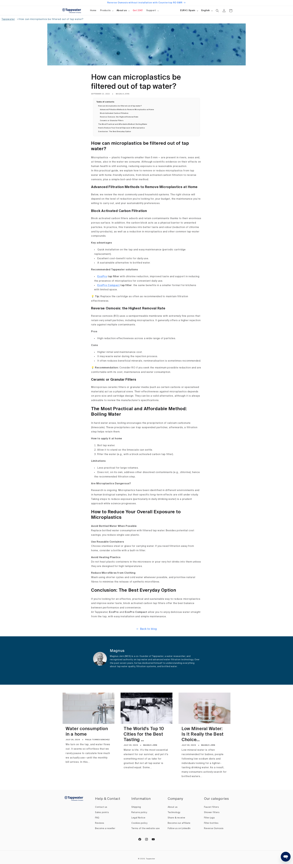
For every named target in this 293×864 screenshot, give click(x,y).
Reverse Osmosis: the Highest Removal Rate (119, 117)
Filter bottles (211, 823)
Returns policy (139, 812)
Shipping (136, 807)
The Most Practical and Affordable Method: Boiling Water (122, 124)
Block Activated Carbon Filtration (114, 113)
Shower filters (211, 812)
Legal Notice (138, 818)
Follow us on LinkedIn (179, 828)
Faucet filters (211, 807)
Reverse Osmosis (214, 828)
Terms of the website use (145, 828)
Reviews (99, 823)
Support (151, 10)
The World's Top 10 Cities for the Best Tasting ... (144, 734)
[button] (106, 10)
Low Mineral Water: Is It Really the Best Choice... (203, 734)
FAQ (97, 818)
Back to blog (148, 629)
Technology (174, 812)
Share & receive (176, 818)
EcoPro (102, 276)
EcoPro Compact (108, 285)
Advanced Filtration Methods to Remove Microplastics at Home (127, 109)
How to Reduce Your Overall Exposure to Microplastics (121, 128)
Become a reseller (105, 828)
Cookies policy (139, 823)
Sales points (102, 812)
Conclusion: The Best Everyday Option (114, 131)
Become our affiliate (179, 823)
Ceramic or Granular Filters (111, 120)
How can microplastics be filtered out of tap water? (120, 106)
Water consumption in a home (87, 732)
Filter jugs (209, 818)
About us (122, 10)
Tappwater (8, 19)
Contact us (101, 807)
